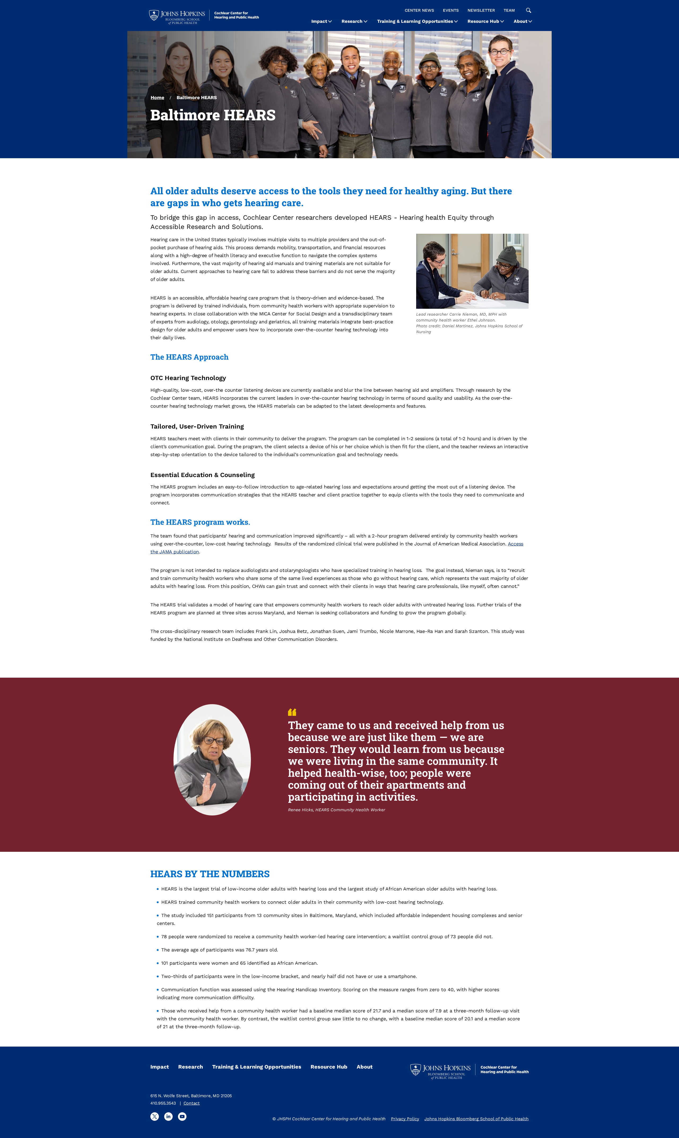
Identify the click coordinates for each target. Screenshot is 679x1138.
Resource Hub (483, 21)
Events (451, 10)
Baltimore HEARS (197, 97)
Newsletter (481, 10)
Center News (419, 10)
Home (157, 97)
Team (509, 10)
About (520, 21)
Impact (319, 21)
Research (352, 21)
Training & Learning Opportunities (415, 21)
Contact (192, 1103)
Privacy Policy (405, 1118)
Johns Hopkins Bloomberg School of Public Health (476, 1118)
